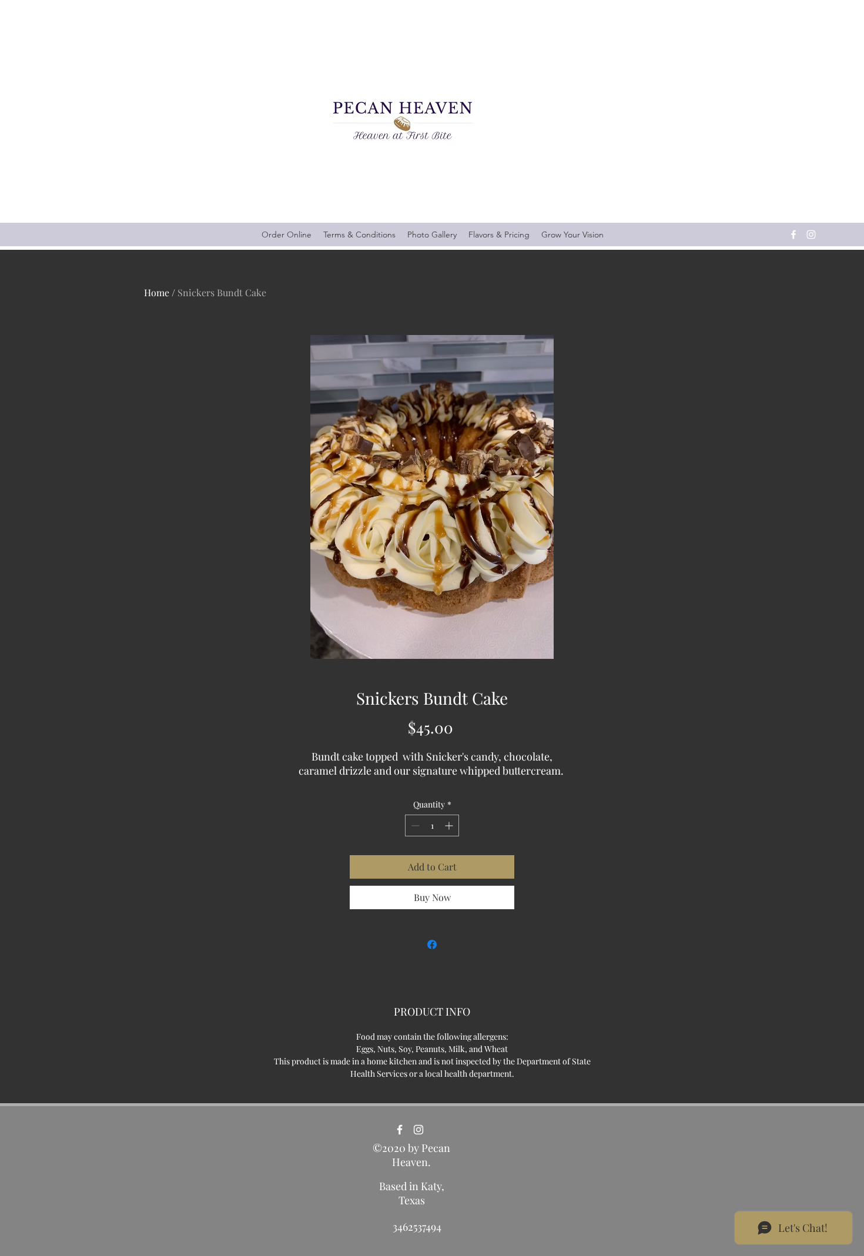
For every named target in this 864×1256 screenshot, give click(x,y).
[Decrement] (414, 825)
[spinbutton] (432, 825)
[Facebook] (793, 234)
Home (156, 292)
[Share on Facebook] (432, 944)
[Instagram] (811, 234)
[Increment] (450, 825)
